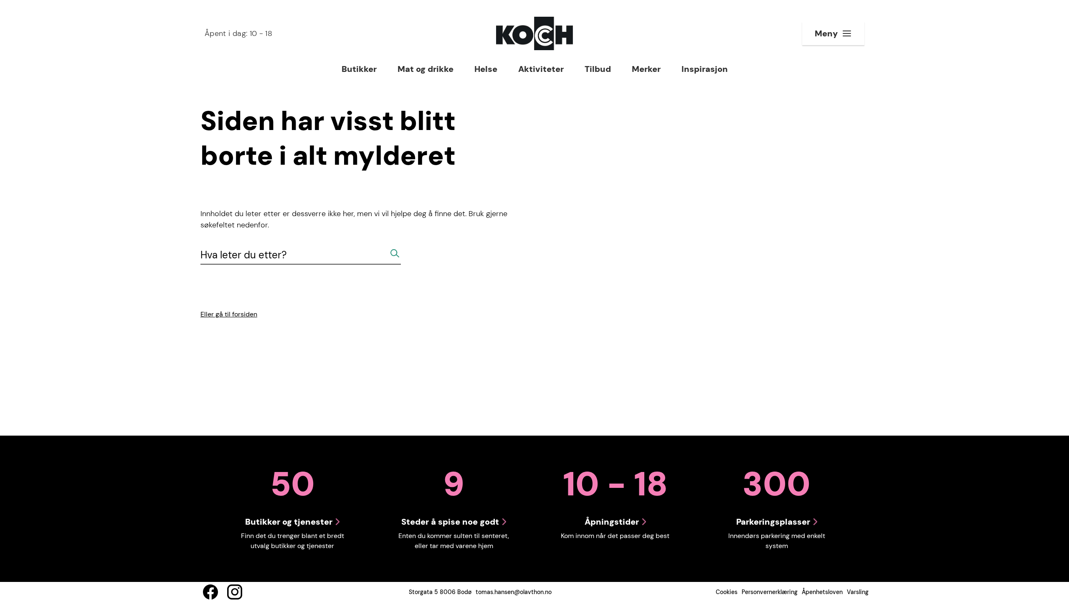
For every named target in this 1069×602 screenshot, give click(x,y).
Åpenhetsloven (822, 592)
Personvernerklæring (770, 592)
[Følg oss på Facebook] (210, 592)
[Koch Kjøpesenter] (534, 33)
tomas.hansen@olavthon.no (514, 592)
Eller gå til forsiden (228, 314)
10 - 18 (238, 33)
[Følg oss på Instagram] (235, 592)
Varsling (858, 592)
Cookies (726, 592)
